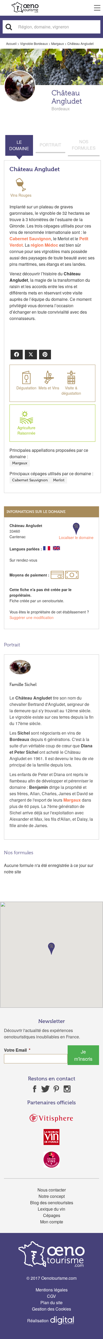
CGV (51, 1296)
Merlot (58, 480)
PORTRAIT (50, 145)
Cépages (51, 1215)
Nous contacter (52, 1190)
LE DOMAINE (19, 145)
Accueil (11, 43)
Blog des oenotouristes (51, 1202)
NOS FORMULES (84, 144)
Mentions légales (52, 1290)
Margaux (57, 43)
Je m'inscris (83, 1055)
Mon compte (51, 1222)
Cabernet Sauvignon (30, 480)
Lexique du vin (51, 1209)
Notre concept (52, 1196)
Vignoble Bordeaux (34, 43)
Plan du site (51, 1302)
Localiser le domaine (76, 537)
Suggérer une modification (32, 617)
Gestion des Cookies (51, 1309)
